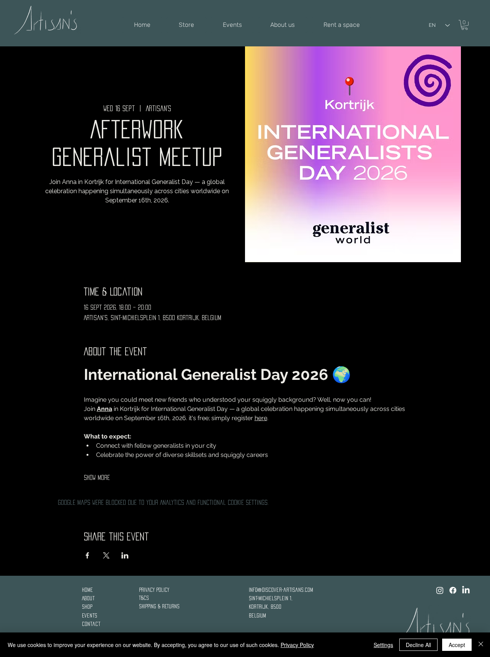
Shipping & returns (159, 606)
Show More (97, 477)
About (89, 598)
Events (89, 615)
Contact (91, 624)
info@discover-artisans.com (281, 590)
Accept (457, 645)
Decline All (418, 645)
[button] (464, 25)
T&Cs (144, 598)
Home (88, 590)
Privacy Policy (154, 590)
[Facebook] (452, 590)
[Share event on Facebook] (87, 555)
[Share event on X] (106, 555)
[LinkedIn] (465, 590)
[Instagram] (439, 590)
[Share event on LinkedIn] (125, 555)
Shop (87, 606)
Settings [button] (383, 645)
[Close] (480, 645)
